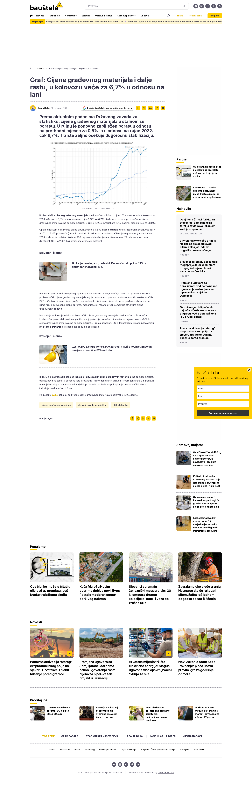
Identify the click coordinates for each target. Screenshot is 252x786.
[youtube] (195, 6)
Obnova (145, 15)
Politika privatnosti (107, 749)
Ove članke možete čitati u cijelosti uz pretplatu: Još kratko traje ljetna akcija (207, 171)
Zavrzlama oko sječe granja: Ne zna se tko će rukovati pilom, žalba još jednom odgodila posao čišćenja (198, 245)
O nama (51, 749)
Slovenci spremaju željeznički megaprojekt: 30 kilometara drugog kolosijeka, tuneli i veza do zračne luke (198, 266)
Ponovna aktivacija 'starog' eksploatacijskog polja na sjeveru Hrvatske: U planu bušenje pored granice (197, 333)
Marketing (90, 749)
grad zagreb (69, 736)
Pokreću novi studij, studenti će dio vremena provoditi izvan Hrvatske (107, 712)
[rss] (219, 6)
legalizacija (134, 736)
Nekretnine (71, 15)
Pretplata (214, 15)
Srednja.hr (184, 749)
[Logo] (46, 6)
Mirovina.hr (199, 749)
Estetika (86, 15)
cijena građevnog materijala (56, 405)
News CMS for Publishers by (151, 772)
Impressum (65, 749)
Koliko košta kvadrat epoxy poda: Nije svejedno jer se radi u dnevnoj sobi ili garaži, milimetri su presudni (205, 524)
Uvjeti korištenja (128, 749)
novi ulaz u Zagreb (163, 736)
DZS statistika (120, 405)
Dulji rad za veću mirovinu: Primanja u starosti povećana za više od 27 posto (207, 712)
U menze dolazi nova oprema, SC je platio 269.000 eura (58, 710)
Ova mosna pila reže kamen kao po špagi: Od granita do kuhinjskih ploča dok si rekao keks (206, 502)
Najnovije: (37, 21)
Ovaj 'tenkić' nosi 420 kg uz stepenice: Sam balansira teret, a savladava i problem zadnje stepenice (197, 224)
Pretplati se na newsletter (223, 413)
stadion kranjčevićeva (102, 736)
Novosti (40, 15)
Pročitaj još (38, 700)
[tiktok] (207, 6)
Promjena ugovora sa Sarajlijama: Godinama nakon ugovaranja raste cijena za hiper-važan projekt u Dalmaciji (157, 21)
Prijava (179, 16)
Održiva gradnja (103, 15)
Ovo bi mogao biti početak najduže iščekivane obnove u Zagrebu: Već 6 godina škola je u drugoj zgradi (198, 312)
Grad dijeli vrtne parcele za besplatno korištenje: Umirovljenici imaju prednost (158, 714)
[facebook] (213, 6)
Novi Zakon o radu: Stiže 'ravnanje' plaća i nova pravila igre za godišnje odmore (196, 668)
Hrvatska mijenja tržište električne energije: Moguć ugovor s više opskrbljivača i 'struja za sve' (150, 668)
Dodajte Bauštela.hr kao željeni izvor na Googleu (109, 108)
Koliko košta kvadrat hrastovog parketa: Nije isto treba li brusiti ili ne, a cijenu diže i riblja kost (206, 481)
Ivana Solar (44, 108)
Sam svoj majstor (126, 15)
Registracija (195, 16)
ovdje (54, 394)
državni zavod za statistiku (92, 405)
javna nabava (192, 736)
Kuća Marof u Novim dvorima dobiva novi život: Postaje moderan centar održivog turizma (207, 192)
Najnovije (183, 209)
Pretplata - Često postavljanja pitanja (158, 749)
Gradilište (54, 15)
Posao (77, 749)
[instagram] (201, 6)
